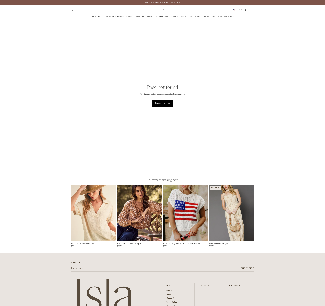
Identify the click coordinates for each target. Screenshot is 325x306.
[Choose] (112, 237)
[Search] (72, 9)
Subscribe (247, 268)
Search (169, 290)
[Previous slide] (75, 213)
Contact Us (170, 298)
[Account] (245, 9)
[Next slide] (112, 213)
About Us (170, 294)
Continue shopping (162, 103)
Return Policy (171, 302)
